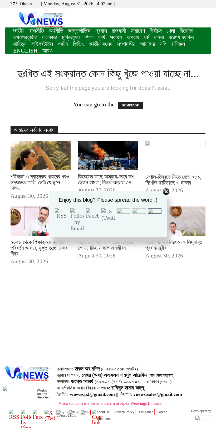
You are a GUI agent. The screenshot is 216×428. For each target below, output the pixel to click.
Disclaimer (145, 412)
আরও (47, 50)
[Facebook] (189, 3)
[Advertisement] (108, 319)
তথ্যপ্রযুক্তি (25, 37)
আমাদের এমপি (153, 44)
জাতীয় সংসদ (100, 44)
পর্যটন (63, 44)
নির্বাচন (156, 30)
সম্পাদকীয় (126, 44)
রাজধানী (119, 30)
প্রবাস (101, 30)
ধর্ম (146, 37)
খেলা (170, 30)
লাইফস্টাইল (42, 44)
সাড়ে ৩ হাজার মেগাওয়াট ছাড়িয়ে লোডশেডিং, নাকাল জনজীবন (105, 245)
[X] (198, 3)
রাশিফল (178, 44)
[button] (181, 4)
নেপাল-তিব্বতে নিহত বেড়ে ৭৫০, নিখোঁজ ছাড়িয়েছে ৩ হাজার (173, 180)
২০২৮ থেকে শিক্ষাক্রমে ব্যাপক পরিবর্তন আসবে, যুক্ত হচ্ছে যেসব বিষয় (39, 248)
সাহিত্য (20, 44)
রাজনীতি (36, 30)
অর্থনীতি (56, 30)
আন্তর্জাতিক (79, 30)
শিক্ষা (89, 37)
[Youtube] (207, 3)
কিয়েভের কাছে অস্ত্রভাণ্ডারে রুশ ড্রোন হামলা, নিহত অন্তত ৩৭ (106, 179)
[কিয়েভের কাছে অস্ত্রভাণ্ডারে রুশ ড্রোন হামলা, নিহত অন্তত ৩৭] (108, 155)
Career (162, 412)
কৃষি (101, 37)
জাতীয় (18, 30)
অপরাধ (133, 37)
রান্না (159, 37)
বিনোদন (186, 30)
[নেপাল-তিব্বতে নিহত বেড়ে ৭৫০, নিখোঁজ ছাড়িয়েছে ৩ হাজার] (175, 156)
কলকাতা (49, 37)
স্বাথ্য (116, 37)
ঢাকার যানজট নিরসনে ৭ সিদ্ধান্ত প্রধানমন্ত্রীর (173, 245)
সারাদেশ (138, 30)
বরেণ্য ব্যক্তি (181, 37)
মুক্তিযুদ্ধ (71, 37)
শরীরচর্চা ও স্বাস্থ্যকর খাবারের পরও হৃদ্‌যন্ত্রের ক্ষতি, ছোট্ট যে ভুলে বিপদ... (40, 182)
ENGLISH (25, 50)
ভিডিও (79, 44)
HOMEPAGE (130, 105)
